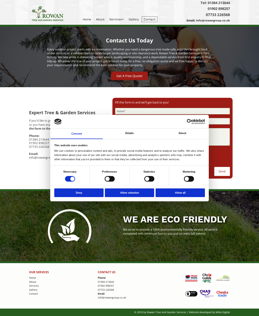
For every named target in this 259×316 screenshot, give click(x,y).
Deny (79, 192)
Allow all (180, 192)
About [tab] (182, 133)
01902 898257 (219, 8)
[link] (117, 19)
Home (87, 19)
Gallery (134, 19)
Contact (149, 19)
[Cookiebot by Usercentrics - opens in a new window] (189, 121)
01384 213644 (219, 2)
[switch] (110, 179)
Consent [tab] (76, 133)
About (100, 19)
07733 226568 (218, 14)
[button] (129, 76)
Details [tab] (129, 133)
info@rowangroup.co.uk (213, 20)
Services (115, 19)
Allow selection (129, 192)
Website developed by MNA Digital (209, 312)
